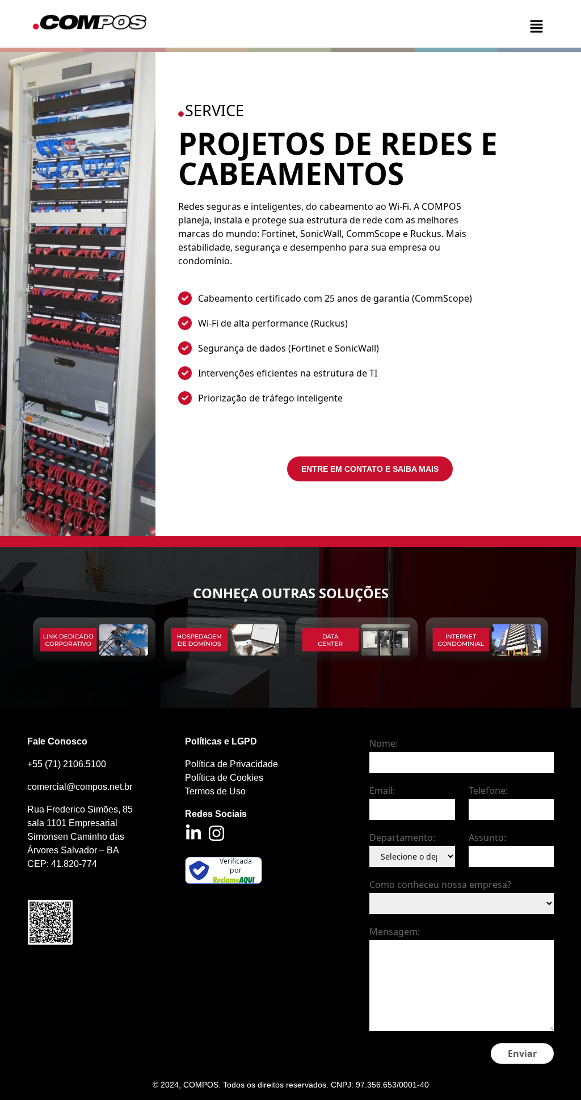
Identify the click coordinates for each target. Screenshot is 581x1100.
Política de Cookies (224, 777)
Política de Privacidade (231, 764)
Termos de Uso (215, 791)
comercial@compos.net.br (79, 787)
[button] (509, 26)
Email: (382, 790)
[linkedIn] (193, 832)
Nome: (383, 743)
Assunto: (487, 837)
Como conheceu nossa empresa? (440, 884)
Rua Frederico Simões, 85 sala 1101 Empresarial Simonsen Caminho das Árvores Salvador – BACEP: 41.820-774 (80, 837)
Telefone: (488, 790)
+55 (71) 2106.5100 (66, 764)
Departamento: (402, 837)
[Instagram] (216, 833)
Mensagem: (394, 931)
